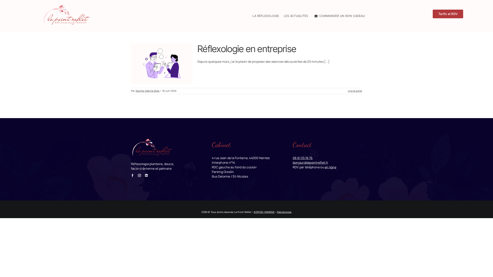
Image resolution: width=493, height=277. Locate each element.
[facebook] (132, 175)
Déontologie (284, 212)
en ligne (330, 167)
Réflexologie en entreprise (246, 48)
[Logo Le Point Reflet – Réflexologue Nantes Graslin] (66, 5)
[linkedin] (146, 175)
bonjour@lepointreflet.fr (310, 162)
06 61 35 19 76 (303, 158)
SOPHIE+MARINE (264, 212)
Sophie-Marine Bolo (147, 91)
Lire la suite (355, 91)
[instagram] (139, 175)
